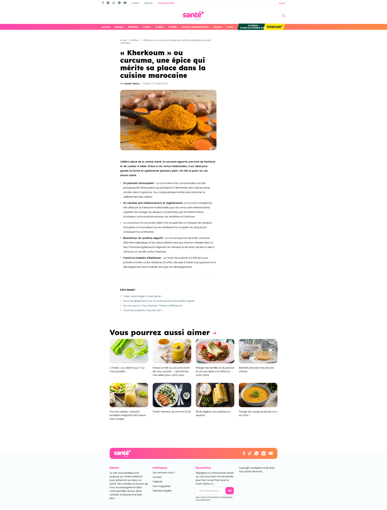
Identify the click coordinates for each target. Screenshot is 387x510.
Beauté (119, 27)
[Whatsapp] (119, 2)
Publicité (148, 3)
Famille (173, 27)
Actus (230, 27)
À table (160, 27)
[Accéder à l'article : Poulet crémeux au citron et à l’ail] (172, 394)
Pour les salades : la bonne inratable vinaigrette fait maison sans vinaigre (128, 415)
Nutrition (133, 27)
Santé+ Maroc (132, 83)
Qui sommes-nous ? (164, 472)
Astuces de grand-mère (195, 27)
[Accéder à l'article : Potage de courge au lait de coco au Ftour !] (258, 394)
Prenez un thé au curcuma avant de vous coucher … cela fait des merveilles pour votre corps (171, 371)
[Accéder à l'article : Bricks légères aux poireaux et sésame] (215, 394)
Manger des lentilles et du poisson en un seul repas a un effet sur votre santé (215, 371)
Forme (146, 27)
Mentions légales (162, 490)
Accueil (106, 27)
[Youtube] (125, 2)
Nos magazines (166, 3)
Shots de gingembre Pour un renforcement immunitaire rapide (158, 300)
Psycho (218, 27)
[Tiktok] (113, 2)
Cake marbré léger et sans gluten (142, 296)
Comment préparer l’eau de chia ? (142, 310)
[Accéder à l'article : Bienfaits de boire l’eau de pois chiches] (258, 350)
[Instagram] (108, 2)
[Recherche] (283, 15)
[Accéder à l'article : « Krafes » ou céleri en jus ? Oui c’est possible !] (129, 350)
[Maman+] (274, 27)
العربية (282, 3)
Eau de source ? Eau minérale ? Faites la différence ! (153, 305)
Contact (135, 3)
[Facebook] (103, 2)
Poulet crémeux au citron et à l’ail (171, 411)
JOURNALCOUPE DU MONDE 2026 (253, 26)
